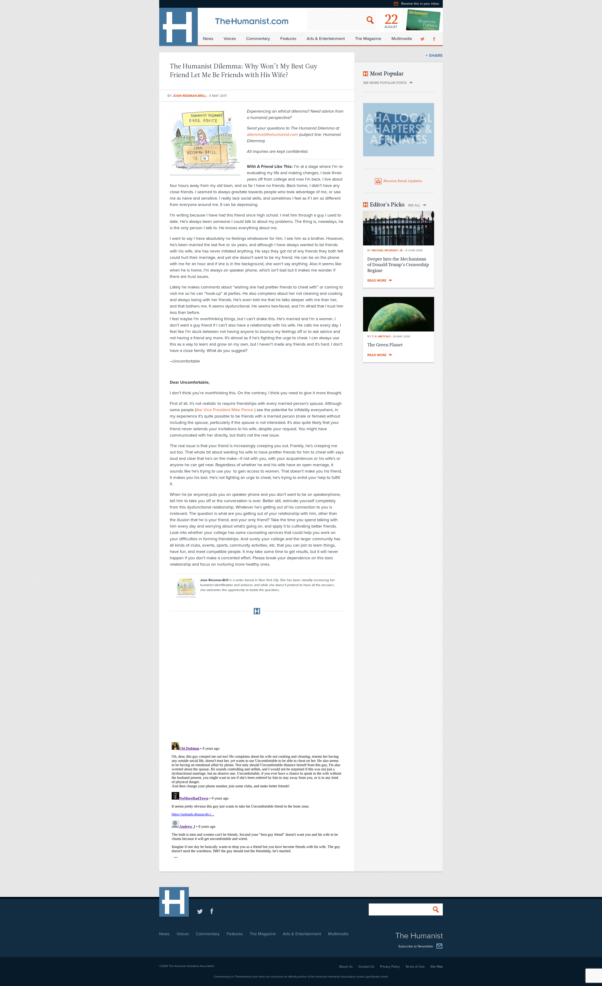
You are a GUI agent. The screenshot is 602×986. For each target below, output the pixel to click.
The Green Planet (385, 345)
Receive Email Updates (403, 181)
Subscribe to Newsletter (415, 947)
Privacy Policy (390, 967)
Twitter (423, 38)
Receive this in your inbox (420, 4)
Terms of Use (415, 967)
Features (288, 38)
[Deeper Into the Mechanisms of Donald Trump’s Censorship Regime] (398, 244)
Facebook (434, 38)
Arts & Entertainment (326, 38)
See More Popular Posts (385, 83)
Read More (376, 281)
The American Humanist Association (191, 966)
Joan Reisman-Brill (190, 96)
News (208, 38)
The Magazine (368, 38)
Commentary (258, 38)
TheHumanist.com (178, 27)
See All (414, 205)
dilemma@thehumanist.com (272, 134)
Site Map (436, 967)
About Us (346, 967)
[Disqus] (257, 677)
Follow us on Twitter (200, 911)
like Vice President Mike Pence (225, 409)
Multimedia (402, 38)
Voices (230, 38)
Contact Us (366, 967)
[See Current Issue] (423, 19)
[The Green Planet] (398, 330)
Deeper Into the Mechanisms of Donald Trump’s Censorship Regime (398, 265)
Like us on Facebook (211, 911)
